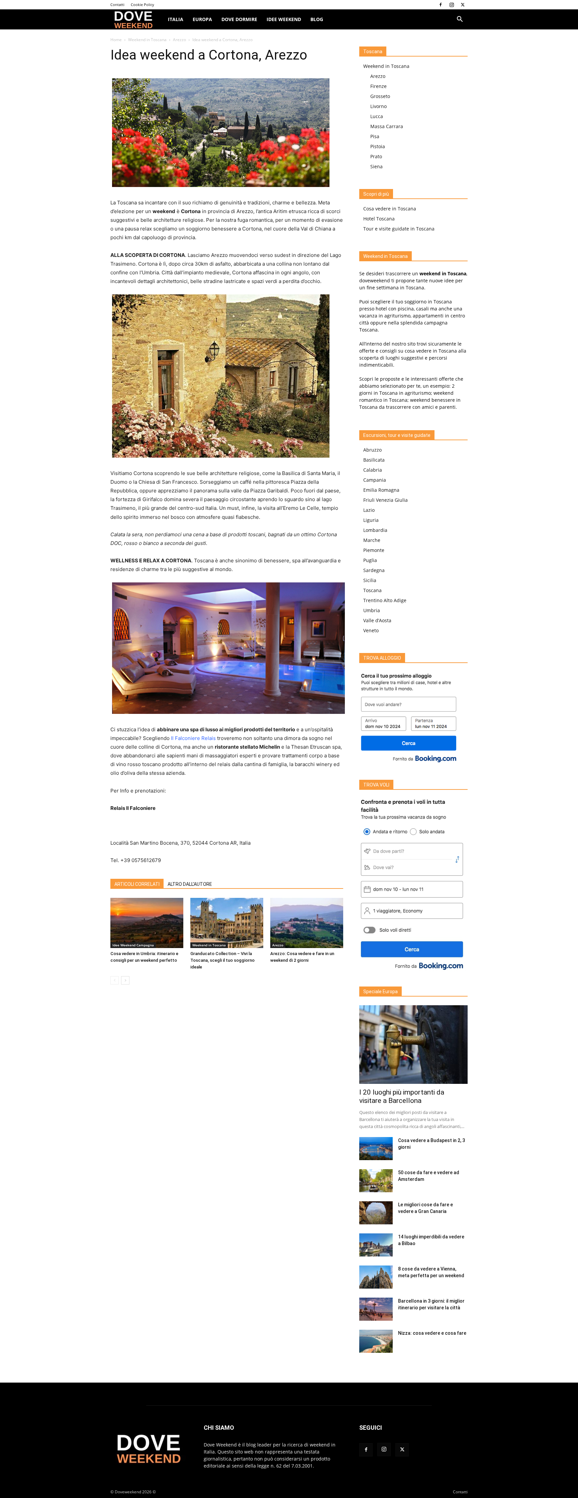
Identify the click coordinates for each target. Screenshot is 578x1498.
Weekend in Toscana (147, 39)
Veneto (371, 630)
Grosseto (380, 96)
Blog (316, 19)
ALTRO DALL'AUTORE (190, 884)
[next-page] (125, 980)
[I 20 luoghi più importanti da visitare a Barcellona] (413, 1044)
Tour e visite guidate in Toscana (399, 228)
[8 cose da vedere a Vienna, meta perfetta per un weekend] (376, 1277)
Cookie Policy (142, 4)
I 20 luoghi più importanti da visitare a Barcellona (401, 1096)
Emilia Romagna (381, 490)
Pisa (374, 136)
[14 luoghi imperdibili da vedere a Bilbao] (376, 1244)
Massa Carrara (386, 126)
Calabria (372, 470)
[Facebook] (441, 4)
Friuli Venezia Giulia (385, 500)
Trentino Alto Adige (384, 600)
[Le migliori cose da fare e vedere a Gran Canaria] (376, 1212)
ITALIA (175, 19)
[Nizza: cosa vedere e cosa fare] (376, 1341)
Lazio (369, 510)
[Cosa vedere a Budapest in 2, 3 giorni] (376, 1148)
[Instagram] (452, 4)
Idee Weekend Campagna (133, 945)
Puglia (370, 560)
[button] (460, 20)
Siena (376, 166)
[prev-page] (114, 980)
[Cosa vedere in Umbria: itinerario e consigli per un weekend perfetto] (146, 923)
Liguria (371, 520)
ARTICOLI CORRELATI (137, 884)
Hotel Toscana (379, 218)
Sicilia (369, 580)
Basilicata (374, 460)
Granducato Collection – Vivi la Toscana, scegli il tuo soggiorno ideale (222, 960)
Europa (202, 19)
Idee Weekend (284, 19)
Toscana (372, 590)
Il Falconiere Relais (193, 738)
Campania (374, 480)
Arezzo (179, 39)
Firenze (378, 86)
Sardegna (374, 570)
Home (116, 39)
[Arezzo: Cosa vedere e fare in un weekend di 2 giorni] (306, 923)
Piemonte (373, 550)
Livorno (378, 106)
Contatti (117, 4)
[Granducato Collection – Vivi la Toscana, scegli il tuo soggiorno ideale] (226, 923)
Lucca (376, 116)
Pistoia (377, 146)
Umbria (371, 610)
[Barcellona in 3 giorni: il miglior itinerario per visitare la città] (376, 1309)
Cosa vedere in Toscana (389, 208)
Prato (376, 156)
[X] (463, 4)
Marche (371, 540)
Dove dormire (239, 19)
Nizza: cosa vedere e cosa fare (432, 1333)
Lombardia (375, 530)
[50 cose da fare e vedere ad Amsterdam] (376, 1180)
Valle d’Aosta (377, 620)
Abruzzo (372, 450)
